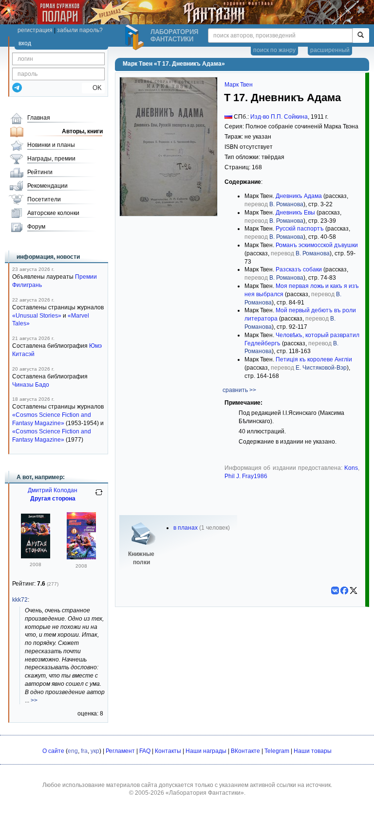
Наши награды (206, 751)
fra (84, 751)
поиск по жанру (274, 50)
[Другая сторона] (35, 556)
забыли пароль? (80, 30)
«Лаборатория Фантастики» (205, 792)
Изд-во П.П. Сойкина (279, 116)
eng (73, 751)
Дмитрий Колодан (52, 490)
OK (93, 87)
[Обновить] (99, 496)
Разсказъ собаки (299, 269)
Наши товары (313, 751)
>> (34, 700)
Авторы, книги (82, 131)
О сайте (53, 751)
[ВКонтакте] (335, 590)
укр (95, 751)
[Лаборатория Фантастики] (136, 37)
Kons (351, 468)
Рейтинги (40, 172)
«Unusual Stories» (36, 315)
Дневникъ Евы (295, 212)
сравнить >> (239, 390)
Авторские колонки (53, 213)
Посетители (44, 199)
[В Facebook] (344, 590)
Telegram (276, 751)
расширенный (330, 50)
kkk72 (20, 599)
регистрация (35, 30)
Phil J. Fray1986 (245, 476)
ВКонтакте (245, 751)
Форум (36, 226)
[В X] (353, 590)
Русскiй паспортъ (300, 228)
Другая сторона (52, 498)
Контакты (168, 751)
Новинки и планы (51, 145)
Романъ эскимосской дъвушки (317, 245)
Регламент (120, 751)
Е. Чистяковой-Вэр (321, 367)
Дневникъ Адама (299, 196)
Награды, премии (51, 158)
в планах (185, 527)
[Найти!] (360, 35)
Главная (38, 117)
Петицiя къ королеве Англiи (314, 359)
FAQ (144, 751)
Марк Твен (238, 84)
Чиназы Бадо (30, 384)
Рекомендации (47, 185)
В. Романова (286, 204)
